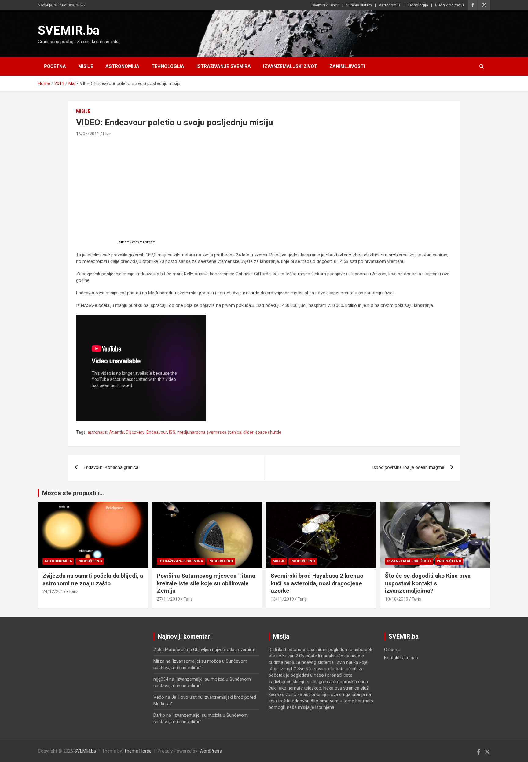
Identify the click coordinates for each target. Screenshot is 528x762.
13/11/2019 (282, 599)
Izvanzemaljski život (290, 66)
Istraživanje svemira (223, 66)
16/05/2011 (87, 133)
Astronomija (390, 5)
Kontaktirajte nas (401, 658)
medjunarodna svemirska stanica (209, 432)
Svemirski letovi (325, 5)
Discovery (135, 432)
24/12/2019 (54, 591)
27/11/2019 (168, 599)
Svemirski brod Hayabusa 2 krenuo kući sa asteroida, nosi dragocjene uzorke (317, 583)
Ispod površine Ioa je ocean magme (408, 467)
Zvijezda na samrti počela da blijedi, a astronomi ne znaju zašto (92, 579)
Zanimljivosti (347, 66)
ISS (172, 432)
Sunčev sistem (359, 5)
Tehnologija (418, 5)
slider (248, 432)
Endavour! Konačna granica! (112, 467)
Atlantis (116, 432)
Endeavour (156, 432)
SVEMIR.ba (68, 30)
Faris (74, 591)
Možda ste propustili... (73, 493)
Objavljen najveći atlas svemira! (224, 649)
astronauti (97, 432)
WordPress (211, 751)
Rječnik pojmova (449, 5)
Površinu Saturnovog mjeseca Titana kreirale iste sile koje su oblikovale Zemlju (206, 583)
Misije (85, 66)
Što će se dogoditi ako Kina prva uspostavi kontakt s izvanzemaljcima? (428, 583)
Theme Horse (138, 751)
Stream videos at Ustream (137, 242)
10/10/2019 (396, 599)
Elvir (107, 133)
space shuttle (268, 432)
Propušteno (89, 561)
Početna (55, 66)
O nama (392, 649)
